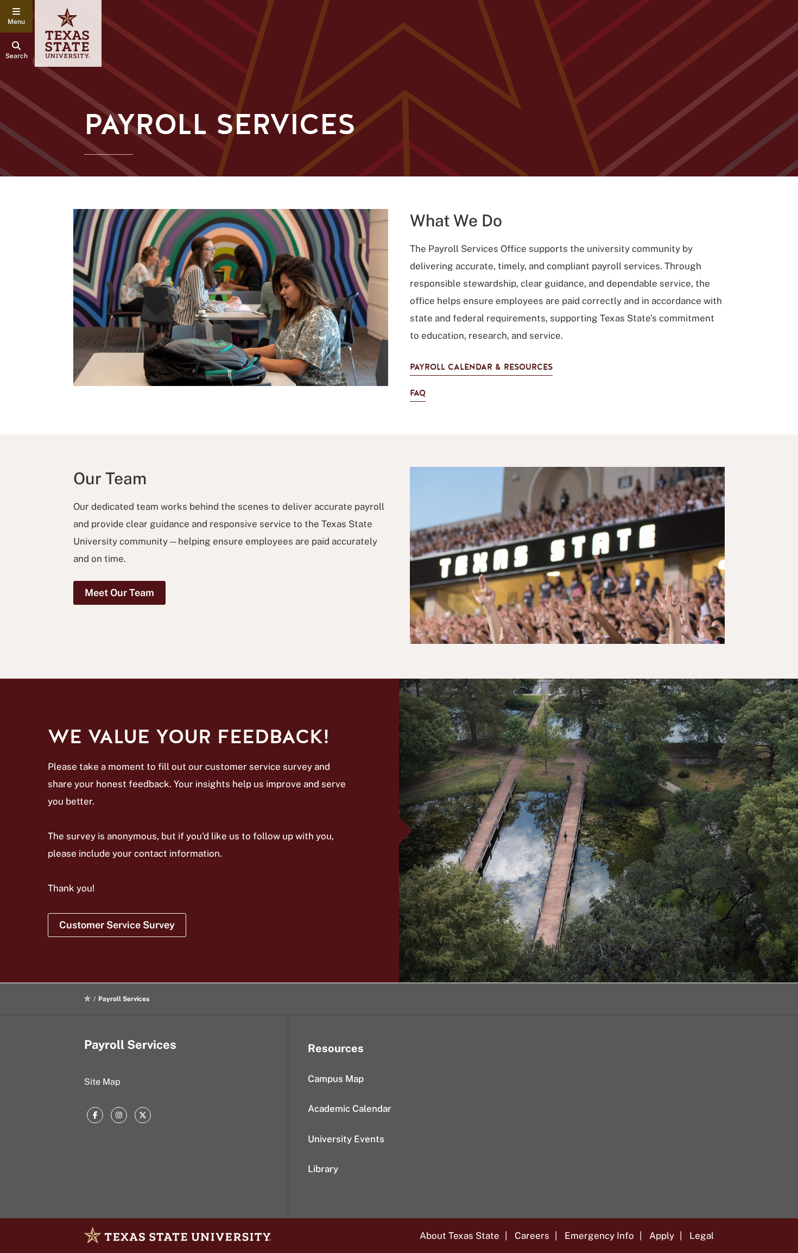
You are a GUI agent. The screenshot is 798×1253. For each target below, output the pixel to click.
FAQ (418, 393)
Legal (701, 1235)
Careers (532, 1235)
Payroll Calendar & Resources (481, 367)
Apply (661, 1235)
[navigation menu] (16, 16)
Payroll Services (130, 1044)
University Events (346, 1139)
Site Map (102, 1082)
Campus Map (336, 1078)
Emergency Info (599, 1235)
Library (323, 1168)
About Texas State (459, 1235)
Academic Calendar (349, 1108)
